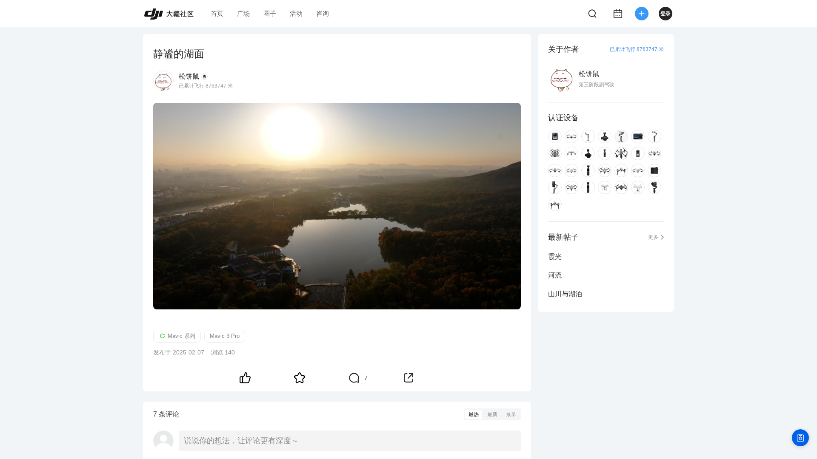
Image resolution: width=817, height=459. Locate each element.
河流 (555, 275)
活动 (296, 13)
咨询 (322, 13)
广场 (243, 13)
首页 (217, 13)
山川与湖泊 (565, 294)
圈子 (269, 13)
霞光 (555, 256)
